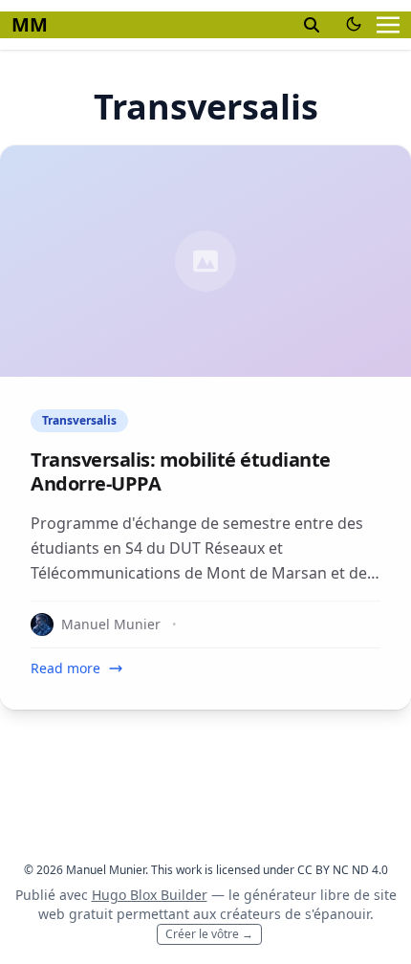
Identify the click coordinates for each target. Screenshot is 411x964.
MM (29, 24)
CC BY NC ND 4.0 (342, 870)
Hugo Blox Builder (149, 895)
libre (335, 895)
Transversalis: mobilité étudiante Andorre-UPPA (181, 471)
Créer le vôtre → (209, 934)
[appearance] (353, 24)
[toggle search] (311, 25)
